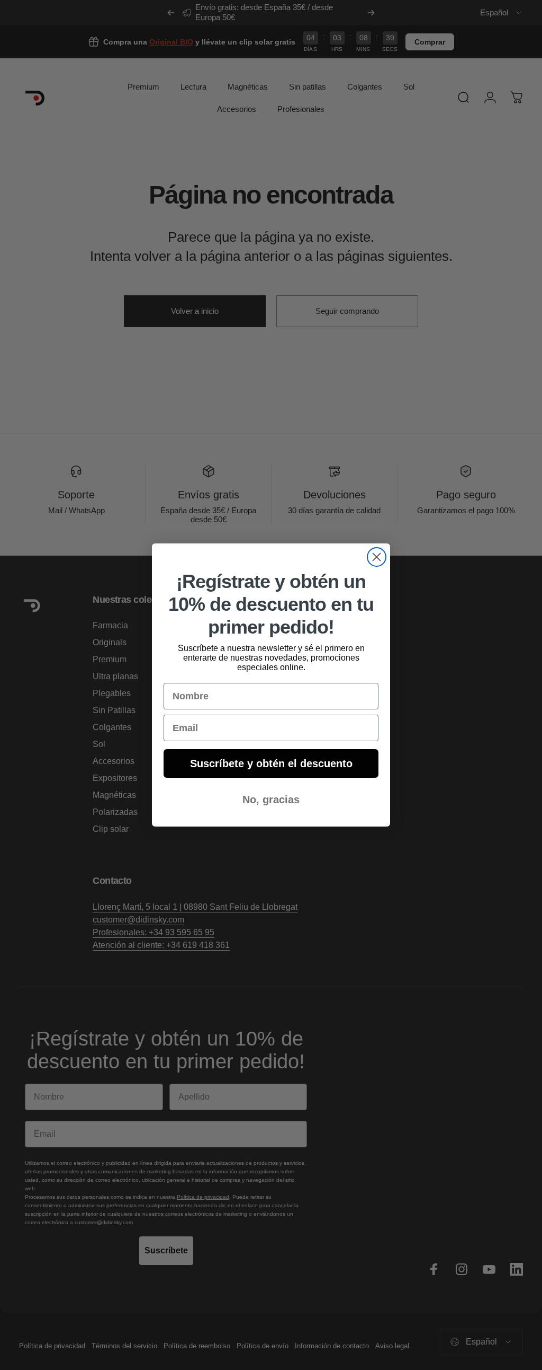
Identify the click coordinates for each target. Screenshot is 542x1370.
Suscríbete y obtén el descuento (271, 763)
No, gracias (271, 799)
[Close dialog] (376, 557)
